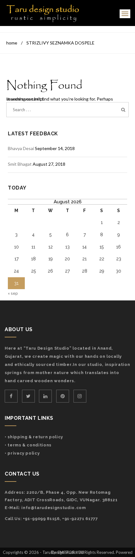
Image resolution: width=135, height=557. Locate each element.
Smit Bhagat (20, 164)
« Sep (13, 293)
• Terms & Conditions (28, 445)
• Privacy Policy (22, 453)
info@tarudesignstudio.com (53, 507)
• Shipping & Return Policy (34, 437)
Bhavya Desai (21, 148)
